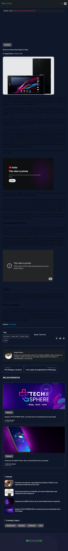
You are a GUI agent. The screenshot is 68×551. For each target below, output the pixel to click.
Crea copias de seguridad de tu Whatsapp (41, 370)
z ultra (5, 340)
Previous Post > (51, 367)
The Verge (12, 324)
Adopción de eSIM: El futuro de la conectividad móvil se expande (26, 460)
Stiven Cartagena (11, 464)
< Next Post (8, 367)
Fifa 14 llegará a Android (13, 370)
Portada (6, 10)
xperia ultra (15, 336)
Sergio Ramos (9, 53)
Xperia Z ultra (24, 336)
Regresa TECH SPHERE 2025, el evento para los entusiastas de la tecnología (30, 417)
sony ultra (6, 336)
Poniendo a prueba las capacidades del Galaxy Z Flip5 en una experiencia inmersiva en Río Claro (36, 483)
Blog (11, 10)
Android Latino (10, 420)
